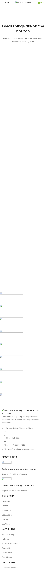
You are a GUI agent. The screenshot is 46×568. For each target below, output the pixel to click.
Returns (5, 539)
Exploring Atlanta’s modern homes (19, 469)
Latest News (7, 552)
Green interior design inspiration (18, 485)
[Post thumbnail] (7, 464)
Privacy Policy (8, 534)
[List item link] (23, 437)
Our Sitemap (7, 557)
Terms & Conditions (10, 543)
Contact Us (6, 548)
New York (6, 501)
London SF (6, 506)
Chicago (5, 519)
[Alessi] (21, 349)
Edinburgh (6, 510)
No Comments (22, 474)
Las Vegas (6, 524)
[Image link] (23, 412)
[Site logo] (23, 2)
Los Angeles (7, 515)
